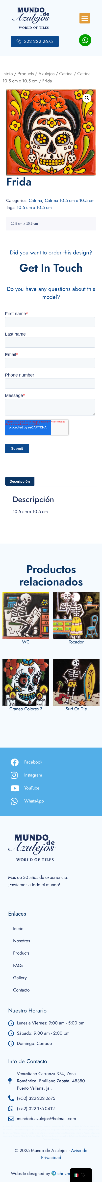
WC (25, 642)
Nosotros (21, 941)
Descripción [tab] (20, 481)
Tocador (76, 642)
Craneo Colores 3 (25, 709)
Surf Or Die (76, 709)
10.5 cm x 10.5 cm (34, 207)
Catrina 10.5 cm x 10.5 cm (70, 200)
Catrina (66, 73)
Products (26, 73)
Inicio (7, 73)
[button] (84, 18)
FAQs (18, 965)
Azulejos (46, 73)
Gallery (20, 978)
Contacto (21, 990)
